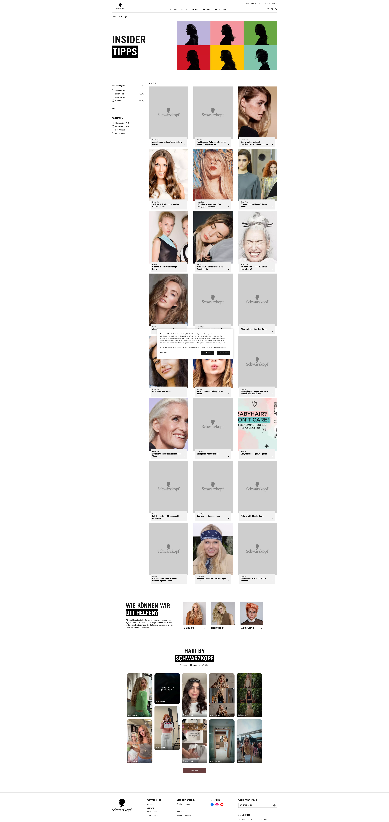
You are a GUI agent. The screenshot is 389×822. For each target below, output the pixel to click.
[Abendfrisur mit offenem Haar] (168, 304)
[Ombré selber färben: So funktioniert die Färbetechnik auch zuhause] (257, 116)
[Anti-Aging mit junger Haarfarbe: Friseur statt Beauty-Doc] (257, 366)
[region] (195, 344)
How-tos (129, 101)
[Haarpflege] (223, 615)
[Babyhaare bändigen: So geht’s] (257, 428)
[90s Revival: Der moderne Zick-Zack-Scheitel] (213, 241)
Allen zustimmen (223, 353)
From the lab (129, 97)
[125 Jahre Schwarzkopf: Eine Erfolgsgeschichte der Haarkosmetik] (213, 179)
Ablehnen (208, 353)
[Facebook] (212, 805)
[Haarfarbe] (194, 615)
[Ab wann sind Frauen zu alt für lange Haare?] (257, 241)
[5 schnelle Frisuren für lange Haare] (168, 241)
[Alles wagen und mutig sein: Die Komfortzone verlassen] (213, 304)
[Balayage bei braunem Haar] (213, 491)
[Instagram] (217, 805)
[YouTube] (221, 805)
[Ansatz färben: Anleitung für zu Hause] (213, 366)
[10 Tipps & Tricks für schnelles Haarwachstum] (168, 179)
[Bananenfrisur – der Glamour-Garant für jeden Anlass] (168, 553)
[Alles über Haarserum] (168, 366)
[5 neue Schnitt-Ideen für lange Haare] (257, 179)
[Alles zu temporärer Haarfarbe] (257, 304)
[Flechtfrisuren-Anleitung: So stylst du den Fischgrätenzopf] (213, 116)
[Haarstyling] (251, 615)
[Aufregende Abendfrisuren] (213, 428)
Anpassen (163, 353)
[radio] (113, 123)
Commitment (129, 90)
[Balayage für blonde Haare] (257, 491)
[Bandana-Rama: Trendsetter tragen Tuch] (213, 553)
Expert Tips (129, 94)
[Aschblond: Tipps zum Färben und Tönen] (168, 428)
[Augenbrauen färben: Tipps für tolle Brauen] (168, 116)
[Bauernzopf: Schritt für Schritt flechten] (257, 553)
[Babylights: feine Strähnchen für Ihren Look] (168, 491)
